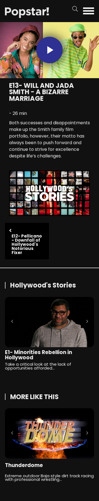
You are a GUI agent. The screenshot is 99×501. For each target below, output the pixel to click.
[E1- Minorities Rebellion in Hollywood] (49, 322)
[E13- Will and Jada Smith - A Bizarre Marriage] (27, 12)
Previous (12, 321)
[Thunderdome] (49, 433)
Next (87, 321)
